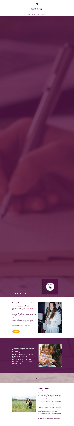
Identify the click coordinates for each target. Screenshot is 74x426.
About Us (17, 12)
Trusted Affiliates (31, 14)
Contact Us (44, 14)
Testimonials (60, 12)
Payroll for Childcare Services (41, 12)
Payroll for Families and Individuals (27, 12)
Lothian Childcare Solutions (28, 308)
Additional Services (52, 12)
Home (12, 12)
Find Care (38, 14)
